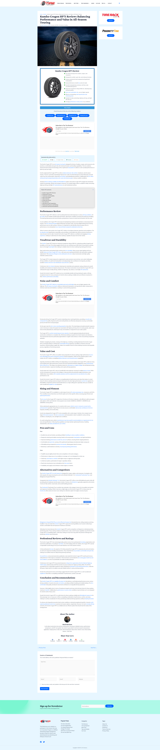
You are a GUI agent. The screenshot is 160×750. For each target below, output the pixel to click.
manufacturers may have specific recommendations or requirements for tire (75, 420)
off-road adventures (58, 185)
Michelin (48, 534)
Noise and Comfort (46, 197)
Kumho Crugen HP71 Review (49, 192)
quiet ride (52, 442)
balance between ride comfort (70, 173)
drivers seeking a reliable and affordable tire (55, 181)
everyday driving (90, 604)
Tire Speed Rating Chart (66, 727)
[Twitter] (44, 742)
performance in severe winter (65, 590)
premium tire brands (61, 444)
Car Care (84, 730)
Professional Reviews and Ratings (50, 204)
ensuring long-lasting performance (68, 446)
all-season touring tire (60, 164)
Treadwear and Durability (48, 195)
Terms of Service (106, 729)
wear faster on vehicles (52, 458)
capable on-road (53, 384)
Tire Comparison (86, 725)
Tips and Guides (85, 729)
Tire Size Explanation (66, 725)
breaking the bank (89, 598)
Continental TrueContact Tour (82, 475)
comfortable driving (64, 343)
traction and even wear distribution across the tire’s (56, 262)
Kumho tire (42, 490)
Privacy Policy (105, 730)
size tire (67, 151)
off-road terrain (84, 269)
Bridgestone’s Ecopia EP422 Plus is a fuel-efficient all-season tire (55, 522)
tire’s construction (60, 415)
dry (79, 83)
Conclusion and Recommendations (50, 206)
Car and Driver (43, 556)
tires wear (66, 463)
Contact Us (105, 725)
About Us (104, 724)
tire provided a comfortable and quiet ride (83, 550)
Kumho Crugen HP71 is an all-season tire (52, 473)
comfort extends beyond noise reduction (59, 333)
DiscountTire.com (61, 115)
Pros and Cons (45, 201)
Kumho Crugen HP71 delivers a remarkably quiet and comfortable (58, 284)
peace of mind (86, 370)
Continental (45, 487)
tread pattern (71, 167)
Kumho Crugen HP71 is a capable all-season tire (53, 581)
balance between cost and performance (68, 358)
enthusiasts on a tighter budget (74, 365)
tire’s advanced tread (51, 223)
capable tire (43, 573)
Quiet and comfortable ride (72, 92)
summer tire (84, 381)
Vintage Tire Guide (65, 729)
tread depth (51, 247)
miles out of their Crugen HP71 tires (52, 252)
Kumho (44, 14)
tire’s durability (68, 250)
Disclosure (104, 727)
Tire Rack (61, 543)
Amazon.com (67, 118)
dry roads (42, 216)
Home (41, 14)
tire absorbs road (44, 232)
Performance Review (47, 194)
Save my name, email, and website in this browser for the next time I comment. (61, 684)
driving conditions (87, 214)
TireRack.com (50, 115)
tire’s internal (51, 266)
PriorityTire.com (84, 115)
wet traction (63, 176)
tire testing (82, 542)
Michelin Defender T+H (53, 480)
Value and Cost (45, 198)
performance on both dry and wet (58, 439)
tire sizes (44, 399)
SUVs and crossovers (48, 415)
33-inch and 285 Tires (66, 732)
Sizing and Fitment (46, 200)
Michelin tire (75, 482)
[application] (71, 3)
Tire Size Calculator (65, 723)
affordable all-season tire (86, 595)
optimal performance (45, 395)
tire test (51, 549)
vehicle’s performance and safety (50, 276)
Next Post (94, 647)
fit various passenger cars (77, 392)
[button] (119, 3)
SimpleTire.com (72, 115)
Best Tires (84, 727)
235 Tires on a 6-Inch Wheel (67, 730)
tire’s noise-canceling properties (58, 326)
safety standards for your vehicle (57, 423)
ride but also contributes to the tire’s (84, 407)
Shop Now (111, 20)
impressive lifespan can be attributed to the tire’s (60, 253)
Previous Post (42, 647)
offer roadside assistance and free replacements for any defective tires (70, 374)
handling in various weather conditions (75, 435)
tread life (47, 590)
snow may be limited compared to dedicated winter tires (68, 227)
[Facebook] (41, 742)
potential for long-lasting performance (79, 566)
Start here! (77, 151)
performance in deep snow (76, 101)
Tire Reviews (85, 724)
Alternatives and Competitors (49, 203)
